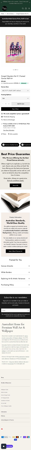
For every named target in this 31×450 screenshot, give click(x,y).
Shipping (12, 117)
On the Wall (3, 403)
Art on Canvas (10, 14)
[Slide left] (13, 70)
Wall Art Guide (4, 392)
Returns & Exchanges (9, 120)
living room (11, 362)
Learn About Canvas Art (15, 251)
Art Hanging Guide (5, 398)
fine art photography (22, 358)
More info (15, 185)
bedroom (16, 362)
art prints (3, 338)
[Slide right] (17, 70)
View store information (8, 130)
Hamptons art (12, 358)
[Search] (22, 8)
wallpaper (4, 351)
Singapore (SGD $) (8, 429)
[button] (1, 2)
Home (2, 14)
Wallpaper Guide (4, 389)
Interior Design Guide (5, 395)
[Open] (3, 446)
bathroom (21, 362)
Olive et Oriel (9, 443)
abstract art (7, 358)
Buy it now (15, 109)
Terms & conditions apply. (15, 180)
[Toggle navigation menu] (29, 8)
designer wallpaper (18, 338)
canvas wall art (9, 338)
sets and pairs (11, 363)
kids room (26, 362)
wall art (26, 336)
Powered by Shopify (19, 443)
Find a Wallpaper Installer (6, 406)
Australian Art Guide (5, 400)
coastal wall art (22, 356)
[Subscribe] (28, 310)
